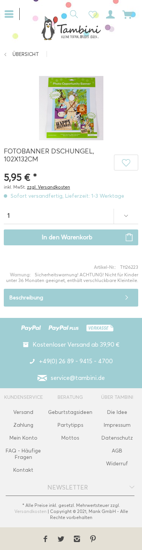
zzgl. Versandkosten (48, 187)
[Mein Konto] (109, 13)
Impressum (117, 425)
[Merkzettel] (90, 13)
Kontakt (23, 470)
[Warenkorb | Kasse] (127, 13)
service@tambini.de (78, 377)
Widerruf (117, 463)
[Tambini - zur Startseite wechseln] (71, 28)
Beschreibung (26, 297)
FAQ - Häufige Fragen (23, 454)
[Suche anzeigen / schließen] (72, 13)
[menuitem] (12, 13)
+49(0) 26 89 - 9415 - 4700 (76, 361)
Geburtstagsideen (70, 412)
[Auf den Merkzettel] (126, 162)
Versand (23, 412)
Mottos (70, 438)
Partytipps (70, 425)
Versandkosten (30, 511)
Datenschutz (117, 438)
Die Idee (117, 412)
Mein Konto (23, 438)
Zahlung (23, 425)
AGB (117, 451)
